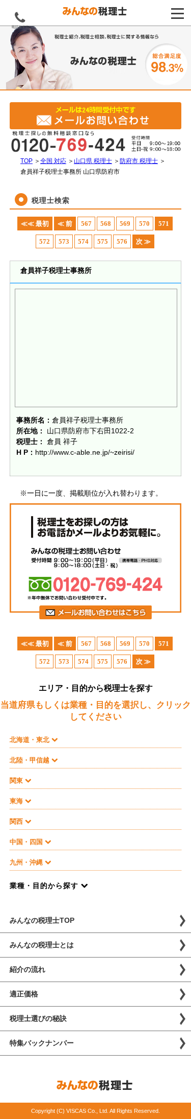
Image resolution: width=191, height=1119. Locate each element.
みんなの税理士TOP (42, 920)
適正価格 (24, 994)
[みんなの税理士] (95, 13)
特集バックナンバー (42, 1043)
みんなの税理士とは (42, 945)
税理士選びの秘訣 (38, 1018)
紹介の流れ (27, 969)
